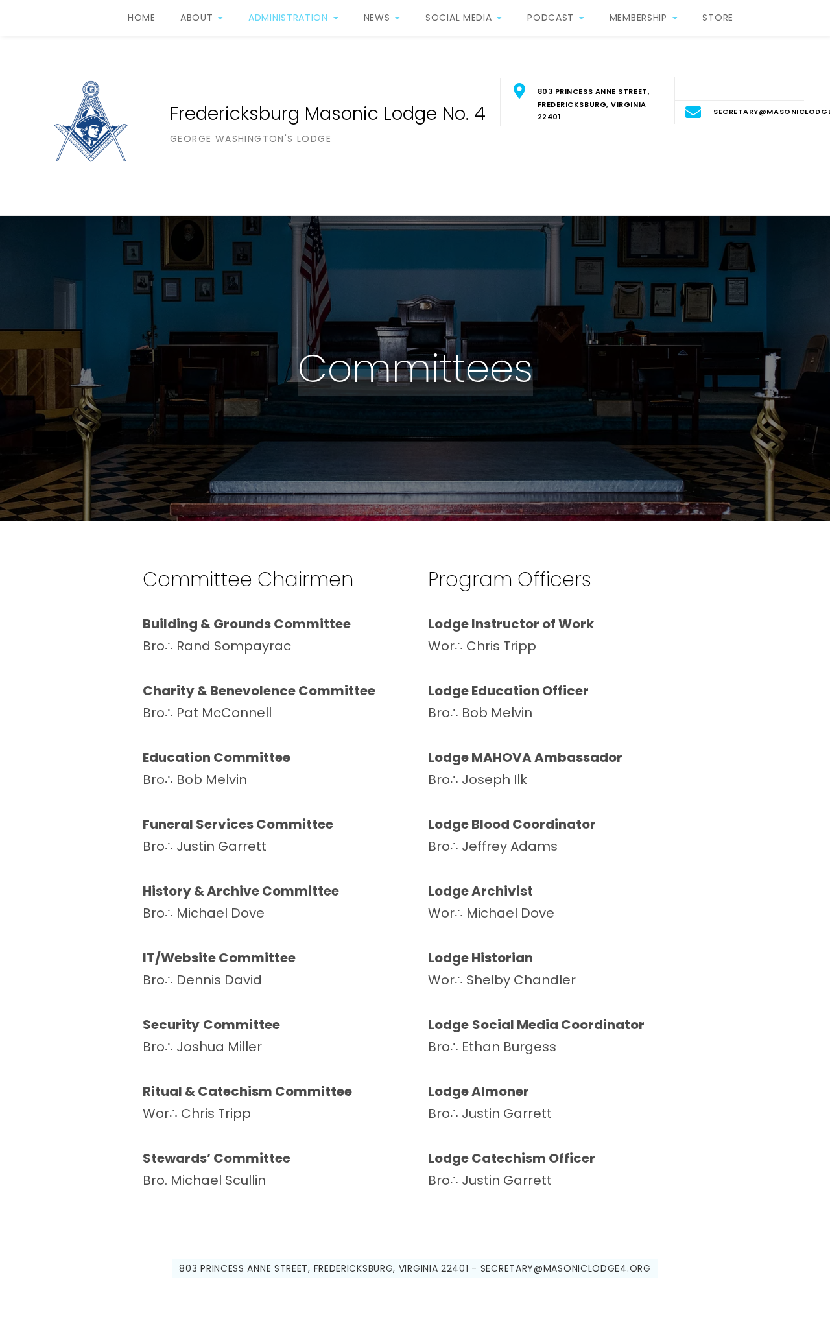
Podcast (550, 17)
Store (717, 17)
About (196, 17)
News (377, 17)
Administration (288, 17)
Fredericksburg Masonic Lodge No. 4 (328, 113)
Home (142, 17)
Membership (638, 17)
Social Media (458, 17)
